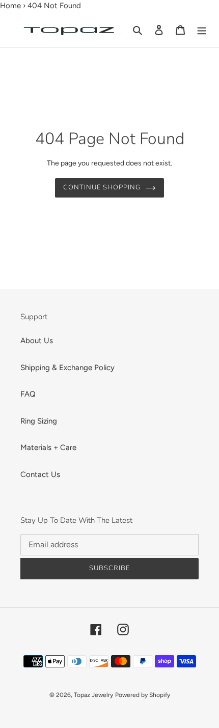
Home (10, 5)
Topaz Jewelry (93, 694)
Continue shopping (102, 187)
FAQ (28, 394)
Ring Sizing (38, 421)
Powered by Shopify (142, 694)
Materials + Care (48, 447)
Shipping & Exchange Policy (67, 367)
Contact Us (40, 474)
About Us (36, 340)
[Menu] (201, 29)
